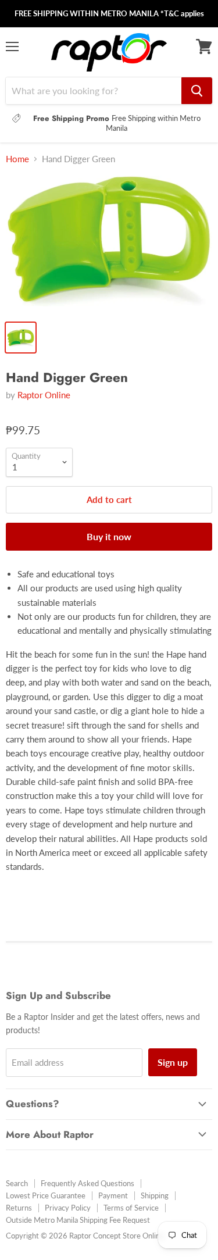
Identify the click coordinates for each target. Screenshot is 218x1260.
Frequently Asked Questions (87, 1183)
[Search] (196, 90)
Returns (19, 1207)
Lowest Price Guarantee (45, 1195)
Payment (113, 1195)
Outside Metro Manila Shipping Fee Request (78, 1220)
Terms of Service (131, 1207)
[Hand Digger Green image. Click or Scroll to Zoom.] (109, 244)
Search (17, 1183)
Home (17, 159)
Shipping (155, 1195)
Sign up (173, 1062)
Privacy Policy (68, 1207)
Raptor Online (43, 395)
